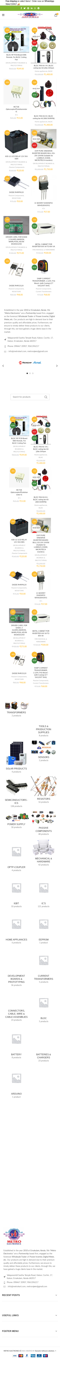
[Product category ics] (44, 892)
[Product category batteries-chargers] (44, 1042)
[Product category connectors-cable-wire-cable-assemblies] (16, 1003)
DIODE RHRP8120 (16, 192)
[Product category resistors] (44, 790)
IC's (16, 115)
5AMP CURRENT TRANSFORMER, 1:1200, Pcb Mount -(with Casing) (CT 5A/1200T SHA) (40, 672)
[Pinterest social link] (28, 8)
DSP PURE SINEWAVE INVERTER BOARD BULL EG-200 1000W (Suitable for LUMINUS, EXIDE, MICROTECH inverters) (43, 155)
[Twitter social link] (24, 8)
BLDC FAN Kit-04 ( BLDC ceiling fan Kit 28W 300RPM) (40, 499)
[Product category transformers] (16, 708)
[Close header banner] (56, 3)
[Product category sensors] (44, 751)
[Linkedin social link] (31, 8)
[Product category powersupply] (16, 820)
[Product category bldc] (44, 1004)
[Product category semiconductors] (16, 792)
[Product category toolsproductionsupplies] (44, 718)
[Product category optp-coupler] (16, 856)
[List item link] (30, 1279)
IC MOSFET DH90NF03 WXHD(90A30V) (41, 595)
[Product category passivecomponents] (44, 824)
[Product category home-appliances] (16, 928)
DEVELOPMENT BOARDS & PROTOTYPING (16, 64)
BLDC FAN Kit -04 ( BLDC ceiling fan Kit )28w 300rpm (40, 449)
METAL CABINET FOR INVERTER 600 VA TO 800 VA (40, 633)
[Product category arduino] (16, 1079)
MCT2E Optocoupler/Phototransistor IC (16, 109)
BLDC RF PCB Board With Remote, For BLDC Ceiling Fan (16, 57)
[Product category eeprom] (44, 928)
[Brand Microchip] (30, 363)
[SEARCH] (45, 397)
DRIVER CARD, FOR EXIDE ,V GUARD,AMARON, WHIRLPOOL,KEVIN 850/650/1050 (19, 630)
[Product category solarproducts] (16, 757)
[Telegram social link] (38, 8)
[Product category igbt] (16, 892)
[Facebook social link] (21, 8)
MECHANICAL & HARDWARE (44, 250)
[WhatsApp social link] (35, 8)
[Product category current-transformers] (44, 966)
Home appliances (41, 71)
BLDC (50, 71)
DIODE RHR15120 (16, 286)
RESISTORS (16, 198)
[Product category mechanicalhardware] (44, 853)
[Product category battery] (16, 1040)
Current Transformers (43, 291)
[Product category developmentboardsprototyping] (16, 964)
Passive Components (16, 167)
